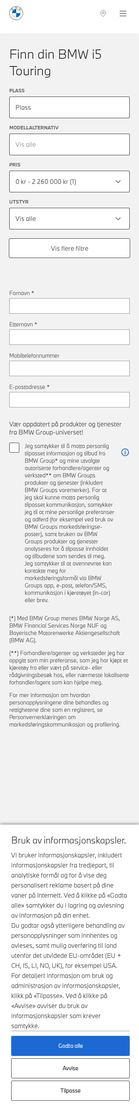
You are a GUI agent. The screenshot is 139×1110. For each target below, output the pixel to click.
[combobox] (69, 144)
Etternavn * (23, 324)
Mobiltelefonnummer (34, 355)
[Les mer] (125, 452)
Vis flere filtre (69, 248)
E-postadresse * (29, 386)
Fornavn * (21, 293)
